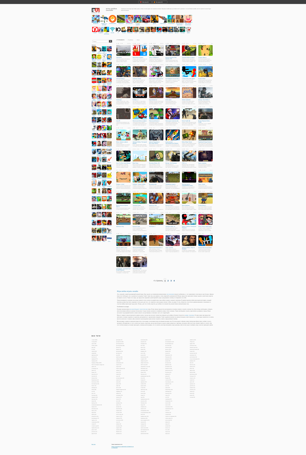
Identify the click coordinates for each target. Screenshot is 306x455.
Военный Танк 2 (169, 205)
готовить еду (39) (95, 425)
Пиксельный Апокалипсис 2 (155, 247)
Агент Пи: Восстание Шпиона (123, 163)
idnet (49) (93, 347)
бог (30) (93, 391)
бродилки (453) (95, 397)
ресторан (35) (168, 362)
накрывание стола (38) (145, 366)
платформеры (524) (145, 410)
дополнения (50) (119, 351)
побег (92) (143, 414)
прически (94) (168, 339)
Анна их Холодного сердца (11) (98, 364)
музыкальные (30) (144, 357)
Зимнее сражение (186, 99)
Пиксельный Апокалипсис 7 (139, 247)
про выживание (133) (169, 341)
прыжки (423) (168, 351)
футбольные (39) (193, 374)
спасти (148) (167, 402)
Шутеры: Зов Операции (171, 163)
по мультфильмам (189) (146, 412)
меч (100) (143, 345)
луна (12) (118, 422)
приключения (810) (144, 433)
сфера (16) (167, 422)
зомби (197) (118, 374)
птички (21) (167, 353)
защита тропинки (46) (120, 368)
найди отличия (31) (144, 362)
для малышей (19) (120, 343)
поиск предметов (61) (145, 420)
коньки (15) (118, 399)
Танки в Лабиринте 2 (154, 57)
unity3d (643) (94, 351)
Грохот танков (201, 184)
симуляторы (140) (169, 389)
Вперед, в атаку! (120, 184)
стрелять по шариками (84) (170, 416)
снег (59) (167, 397)
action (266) (94, 343)
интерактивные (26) (120, 378)
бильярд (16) (94, 387)
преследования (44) (145, 429)
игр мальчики (170, 294)
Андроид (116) (94, 360)
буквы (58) (94, 401)
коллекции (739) (119, 395)
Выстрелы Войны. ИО (154, 163)
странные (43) (168, 412)
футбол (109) (192, 372)
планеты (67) (143, 408)
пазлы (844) (143, 393)
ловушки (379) (119, 418)
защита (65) (118, 366)
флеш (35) (192, 368)
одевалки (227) (144, 381)
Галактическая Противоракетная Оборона (172, 142)
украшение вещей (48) (194, 349)
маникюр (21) (119, 433)
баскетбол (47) (95, 374)
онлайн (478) (143, 383)
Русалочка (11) (168, 372)
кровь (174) (118, 404)
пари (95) (142, 397)
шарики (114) (192, 387)
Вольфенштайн (153, 184)
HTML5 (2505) (94, 345)
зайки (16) (118, 360)
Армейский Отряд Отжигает (205, 142)
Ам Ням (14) (94, 357)
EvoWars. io (135, 99)
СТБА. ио (184, 163)
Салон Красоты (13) (169, 381)
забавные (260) (119, 358)
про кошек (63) (168, 345)
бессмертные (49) (95, 383)
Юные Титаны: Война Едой (204, 226)
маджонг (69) (118, 427)
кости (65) (118, 401)
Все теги (93, 444)
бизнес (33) (94, 385)
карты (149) (118, 383)
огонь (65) (143, 378)
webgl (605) (94, 353)
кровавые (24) (119, 402)
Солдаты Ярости (202, 57)
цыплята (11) (192, 385)
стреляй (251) (168, 414)
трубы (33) (167, 433)
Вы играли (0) (159, 2)
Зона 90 (118, 120)
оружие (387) (143, 385)
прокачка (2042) (168, 347)
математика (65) (144, 339)
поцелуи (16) (143, 425)
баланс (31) (94, 372)
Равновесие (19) (168, 355)
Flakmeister (119, 57)
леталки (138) (119, 412)
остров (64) (143, 387)
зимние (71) (118, 370)
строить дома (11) (169, 418)
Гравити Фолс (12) (95, 427)
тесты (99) (167, 429)
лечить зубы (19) (119, 414)
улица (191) (192, 351)
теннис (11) (167, 427)
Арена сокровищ (202, 163)
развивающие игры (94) (145, 376)
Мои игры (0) (145, 2)
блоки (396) (94, 389)
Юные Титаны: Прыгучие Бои (156, 78)
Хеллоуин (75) (193, 376)
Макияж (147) (119, 431)
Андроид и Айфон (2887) (97, 362)
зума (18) (118, 376)
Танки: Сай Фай (169, 247)
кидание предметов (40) (121, 389)
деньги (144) (94, 429)
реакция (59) (167, 360)
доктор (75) (118, 347)
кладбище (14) (119, 391)
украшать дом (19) (193, 347)
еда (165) (118, 355)
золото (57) (118, 372)
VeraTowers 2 (152, 226)
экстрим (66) (192, 397)
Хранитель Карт (153, 205)
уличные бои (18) (193, 353)
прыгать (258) (168, 349)
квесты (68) (118, 387)
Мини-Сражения (186, 205)
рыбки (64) (167, 376)
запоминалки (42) (119, 362)
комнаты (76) (119, 397)
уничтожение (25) (193, 357)
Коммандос (119, 99)
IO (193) (93, 349)
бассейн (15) (94, 376)
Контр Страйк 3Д (186, 120)
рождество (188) (168, 368)
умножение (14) (193, 355)
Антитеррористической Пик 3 (172, 78)
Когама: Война (201, 78)
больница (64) (94, 395)
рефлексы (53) (168, 364)
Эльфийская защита (170, 184)
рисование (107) (168, 366)
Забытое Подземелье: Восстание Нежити (154, 142)
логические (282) (119, 420)
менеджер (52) (144, 343)
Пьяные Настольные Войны (205, 247)
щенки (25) (192, 395)
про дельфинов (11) (169, 343)
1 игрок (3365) (94, 339)
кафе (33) (118, 385)
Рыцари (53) (167, 378)
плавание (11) (143, 406)
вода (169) (94, 412)
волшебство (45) (95, 416)
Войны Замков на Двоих (122, 142)
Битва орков (168, 99)
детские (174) (94, 431)
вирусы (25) (94, 410)
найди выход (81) (144, 360)
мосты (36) (143, 353)
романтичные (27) (169, 370)
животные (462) (119, 357)
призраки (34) (143, 431)
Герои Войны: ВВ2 (137, 268)
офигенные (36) (144, 389)
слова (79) (167, 395)
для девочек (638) (119, 341)
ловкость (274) (119, 416)
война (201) (94, 414)
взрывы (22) (94, 406)
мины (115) (143, 347)
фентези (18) (192, 364)
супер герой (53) (168, 420)
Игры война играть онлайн (127, 291)
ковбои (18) (118, 393)
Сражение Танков (137, 78)
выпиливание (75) (95, 418)
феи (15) (191, 362)
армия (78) (94, 366)
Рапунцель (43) (168, 357)
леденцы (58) (119, 410)
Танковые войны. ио (170, 226)
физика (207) (192, 366)
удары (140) (192, 343)
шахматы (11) (192, 389)
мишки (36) (143, 349)
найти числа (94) (144, 364)
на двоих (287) (144, 358)
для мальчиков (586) (120, 345)
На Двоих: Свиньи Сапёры (139, 184)
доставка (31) (119, 353)
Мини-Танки (135, 163)
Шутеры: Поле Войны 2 (204, 99)
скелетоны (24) (168, 393)
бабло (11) (94, 370)
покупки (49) (143, 422)
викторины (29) (95, 408)
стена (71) (167, 410)
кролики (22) (118, 406)
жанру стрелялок (189, 315)
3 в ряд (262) (94, 341)
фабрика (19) (192, 360)
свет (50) (167, 385)
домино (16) (118, 349)
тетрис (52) (167, 431)
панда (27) (143, 395)
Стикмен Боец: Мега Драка (188, 78)
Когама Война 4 (202, 205)
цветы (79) (192, 381)
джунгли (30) (94, 433)
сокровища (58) (168, 399)
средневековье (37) (169, 408)
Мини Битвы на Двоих (138, 57)
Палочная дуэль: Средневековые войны (187, 185)
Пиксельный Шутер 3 (154, 120)
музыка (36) (143, 355)
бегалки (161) (94, 378)
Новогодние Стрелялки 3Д (172, 120)
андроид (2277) (95, 358)
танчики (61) (167, 425)
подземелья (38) (144, 418)
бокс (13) (93, 393)
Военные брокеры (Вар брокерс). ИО (171, 58)
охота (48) (143, 391)
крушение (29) (119, 408)
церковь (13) (192, 383)
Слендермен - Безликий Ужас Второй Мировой (123, 269)
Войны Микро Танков (187, 142)
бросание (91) (94, 399)
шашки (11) (192, 391)
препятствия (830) (144, 427)
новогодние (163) (144, 370)
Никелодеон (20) (144, 368)
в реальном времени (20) (97, 404)
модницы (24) (143, 351)
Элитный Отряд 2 (120, 78)
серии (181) (167, 387)
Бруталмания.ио (153, 99)
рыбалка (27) (168, 374)
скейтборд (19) (168, 391)
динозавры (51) (119, 339)
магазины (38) (119, 425)
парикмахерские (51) (145, 399)
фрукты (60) (192, 370)
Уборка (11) (192, 341)
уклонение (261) (193, 345)
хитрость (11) (192, 378)
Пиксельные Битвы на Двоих (140, 120)
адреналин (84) (95, 355)
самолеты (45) (168, 383)
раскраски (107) (168, 358)
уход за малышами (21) (194, 358)
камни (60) (118, 381)
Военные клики (136, 226)
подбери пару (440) (145, 416)
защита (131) (118, 364)
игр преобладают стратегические (139, 309)
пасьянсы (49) (144, 401)
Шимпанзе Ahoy (120, 226)
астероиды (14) (95, 368)
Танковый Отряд (137, 205)
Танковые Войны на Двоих (188, 57)
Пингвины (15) (144, 402)
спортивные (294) (168, 406)
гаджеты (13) (94, 420)
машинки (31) (143, 341)
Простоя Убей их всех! (121, 247)
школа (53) (192, 393)
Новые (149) (143, 372)
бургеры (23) (94, 402)
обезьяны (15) (143, 374)
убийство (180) (193, 339)
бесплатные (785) (95, 381)
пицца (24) (143, 404)
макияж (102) (119, 429)
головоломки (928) (95, 422)
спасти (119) (167, 404)
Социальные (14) (168, 401)
